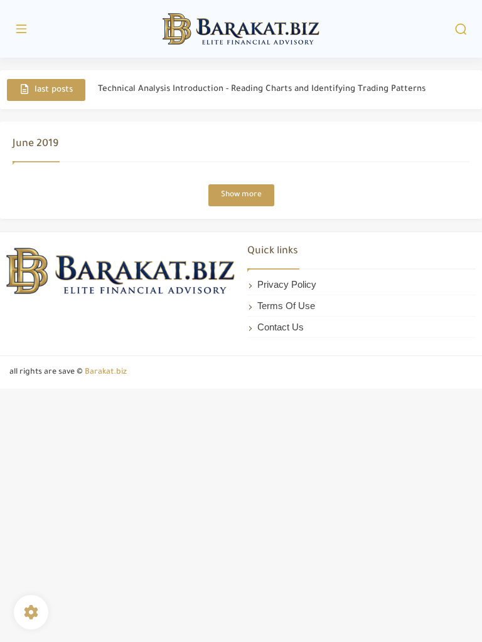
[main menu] (21, 29)
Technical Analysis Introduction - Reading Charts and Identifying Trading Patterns (262, 89)
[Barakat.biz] (241, 29)
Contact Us (280, 327)
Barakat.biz (106, 372)
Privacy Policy (286, 284)
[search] (460, 29)
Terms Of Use (286, 305)
